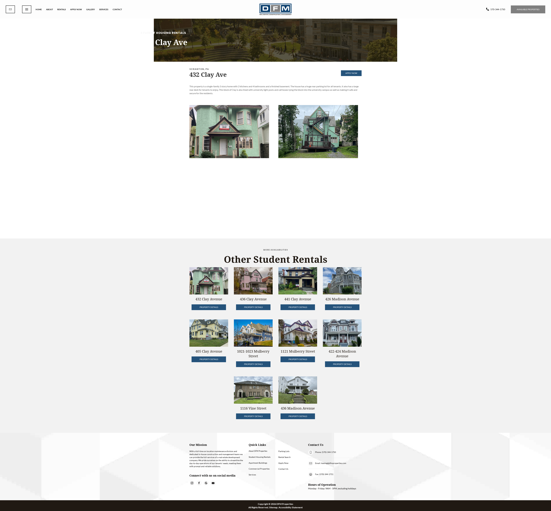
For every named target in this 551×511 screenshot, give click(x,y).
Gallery (90, 9)
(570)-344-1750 (329, 452)
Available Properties (528, 9)
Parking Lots (283, 451)
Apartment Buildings (258, 463)
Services (103, 9)
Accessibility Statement (291, 507)
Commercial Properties (259, 469)
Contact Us (283, 469)
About (49, 9)
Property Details (209, 307)
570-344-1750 (497, 9)
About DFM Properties (258, 451)
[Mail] (10, 9)
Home (39, 9)
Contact (117, 9)
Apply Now (76, 9)
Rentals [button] (61, 9)
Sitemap (273, 507)
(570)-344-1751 (326, 474)
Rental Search (284, 457)
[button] (26, 9)
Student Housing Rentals (259, 457)
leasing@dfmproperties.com (333, 463)
